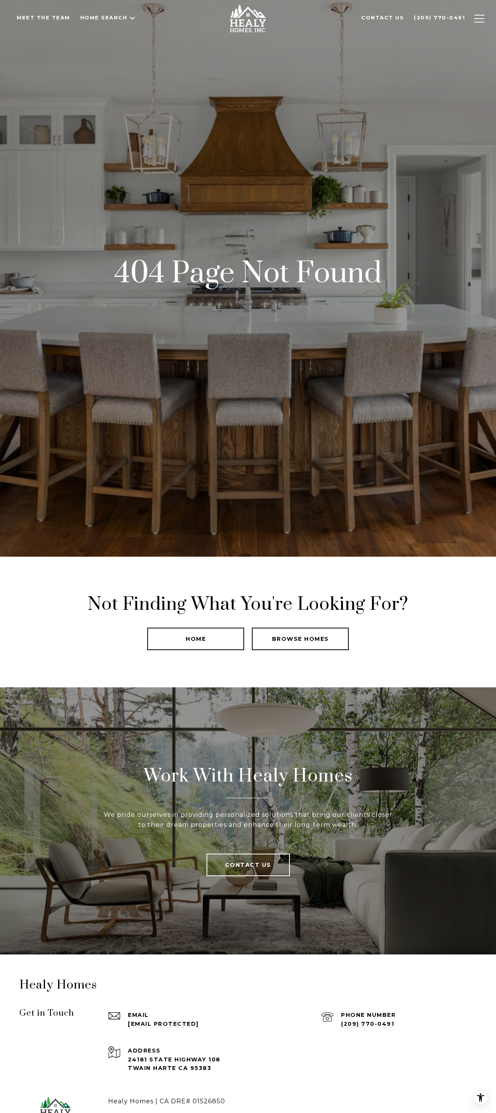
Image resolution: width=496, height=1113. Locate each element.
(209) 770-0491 (367, 1023)
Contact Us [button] (248, 864)
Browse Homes (300, 638)
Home (196, 638)
